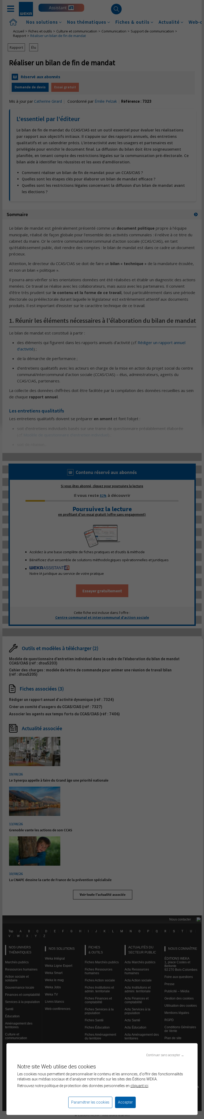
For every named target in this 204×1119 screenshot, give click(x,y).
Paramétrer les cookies (90, 1102)
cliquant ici (139, 1085)
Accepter (125, 1102)
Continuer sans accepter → (165, 1055)
